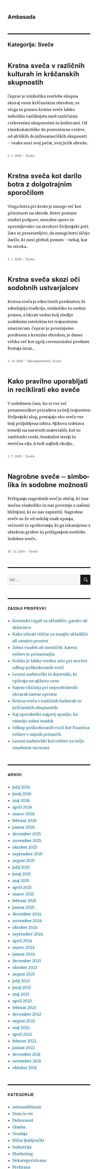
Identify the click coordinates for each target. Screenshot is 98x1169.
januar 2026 (23, 827)
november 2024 (27, 920)
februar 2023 (24, 1007)
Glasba (18, 1127)
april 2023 (22, 1000)
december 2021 (26, 1054)
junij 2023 (21, 987)
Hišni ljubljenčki (28, 1140)
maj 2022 (20, 1027)
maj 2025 (20, 880)
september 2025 (27, 853)
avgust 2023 (23, 974)
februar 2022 (24, 1041)
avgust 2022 (23, 1020)
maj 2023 (20, 994)
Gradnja (19, 1133)
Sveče (30, 155)
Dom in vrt (22, 1113)
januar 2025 (23, 907)
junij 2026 (21, 793)
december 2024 (26, 914)
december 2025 (26, 833)
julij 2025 (21, 867)
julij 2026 (21, 787)
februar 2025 (24, 900)
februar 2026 (24, 820)
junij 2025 (21, 874)
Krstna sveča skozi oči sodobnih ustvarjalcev (44, 283)
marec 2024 (23, 947)
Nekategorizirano (38, 361)
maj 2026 (21, 800)
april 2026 (22, 807)
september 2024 (27, 934)
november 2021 (26, 1061)
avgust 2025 (23, 860)
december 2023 (26, 960)
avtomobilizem (26, 1107)
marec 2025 (23, 894)
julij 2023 (21, 980)
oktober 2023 (24, 967)
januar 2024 (23, 954)
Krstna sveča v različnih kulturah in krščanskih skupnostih (46, 73)
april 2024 (22, 940)
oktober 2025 (24, 847)
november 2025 (26, 840)
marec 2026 (23, 813)
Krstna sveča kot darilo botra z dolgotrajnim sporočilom (45, 184)
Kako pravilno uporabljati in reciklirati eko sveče (48, 385)
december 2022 (26, 1014)
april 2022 (22, 1034)
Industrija (21, 1147)
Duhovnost (22, 1120)
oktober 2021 (24, 1067)
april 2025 (22, 887)
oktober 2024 (25, 927)
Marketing (22, 1153)
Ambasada (21, 17)
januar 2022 (23, 1047)
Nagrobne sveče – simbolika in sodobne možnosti (48, 480)
